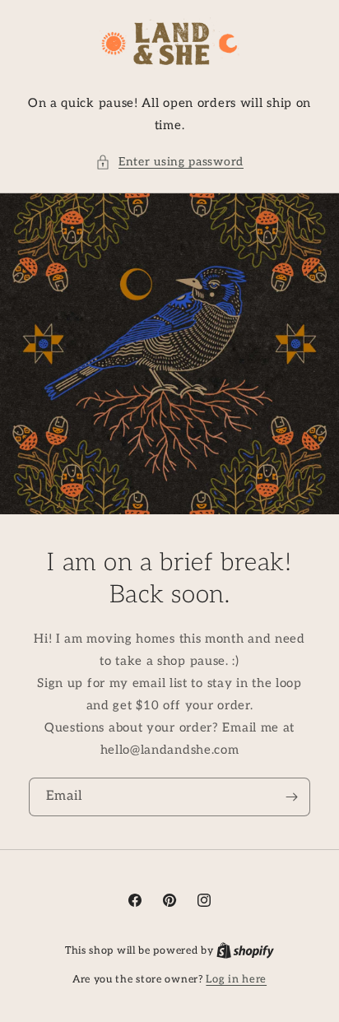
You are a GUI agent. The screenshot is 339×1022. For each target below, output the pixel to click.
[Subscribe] (291, 797)
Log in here (236, 979)
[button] (169, 161)
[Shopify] (245, 950)
